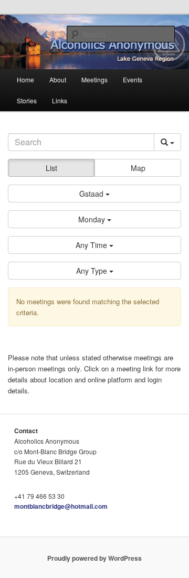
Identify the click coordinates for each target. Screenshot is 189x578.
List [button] (51, 168)
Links (59, 100)
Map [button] (138, 168)
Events (132, 79)
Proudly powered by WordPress (94, 558)
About (57, 79)
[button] (94, 193)
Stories (27, 100)
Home (25, 79)
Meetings (94, 79)
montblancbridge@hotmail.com (61, 506)
